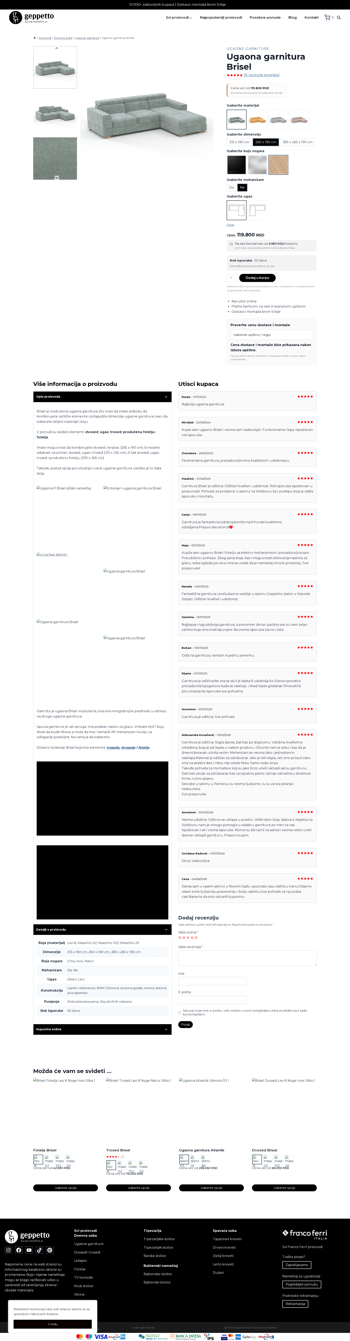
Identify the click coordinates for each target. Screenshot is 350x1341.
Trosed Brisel (118, 1150)
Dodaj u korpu (257, 278)
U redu (53, 1324)
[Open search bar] (339, 17)
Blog (292, 17)
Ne (242, 187)
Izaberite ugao (239, 196)
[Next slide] (56, 178)
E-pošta (184, 992)
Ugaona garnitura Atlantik (201, 1150)
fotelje (143, 748)
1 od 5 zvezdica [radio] (179, 937)
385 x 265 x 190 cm (298, 142)
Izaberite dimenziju (244, 134)
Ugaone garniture (248, 49)
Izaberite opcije (66, 1188)
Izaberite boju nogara (245, 151)
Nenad (150, 1327)
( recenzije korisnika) (262, 75)
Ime (181, 974)
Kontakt (311, 17)
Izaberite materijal (243, 105)
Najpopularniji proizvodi (221, 17)
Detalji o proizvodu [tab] (51, 929)
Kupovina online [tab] (48, 1029)
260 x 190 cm (265, 142)
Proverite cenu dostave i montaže (260, 325)
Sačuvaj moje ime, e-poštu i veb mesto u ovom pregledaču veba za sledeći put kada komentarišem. (245, 1012)
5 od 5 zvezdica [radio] (196, 937)
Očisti (230, 224)
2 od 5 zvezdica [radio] (184, 937)
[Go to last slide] (56, 48)
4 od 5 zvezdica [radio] (192, 937)
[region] (52, 1316)
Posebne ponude (265, 17)
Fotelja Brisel (45, 1150)
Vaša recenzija (190, 947)
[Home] (34, 38)
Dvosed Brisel (264, 1150)
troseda (113, 748)
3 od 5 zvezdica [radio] (188, 937)
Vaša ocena (188, 932)
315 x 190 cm (239, 142)
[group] (55, 67)
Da (231, 187)
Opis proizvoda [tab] (48, 396)
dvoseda (128, 748)
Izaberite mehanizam (245, 180)
